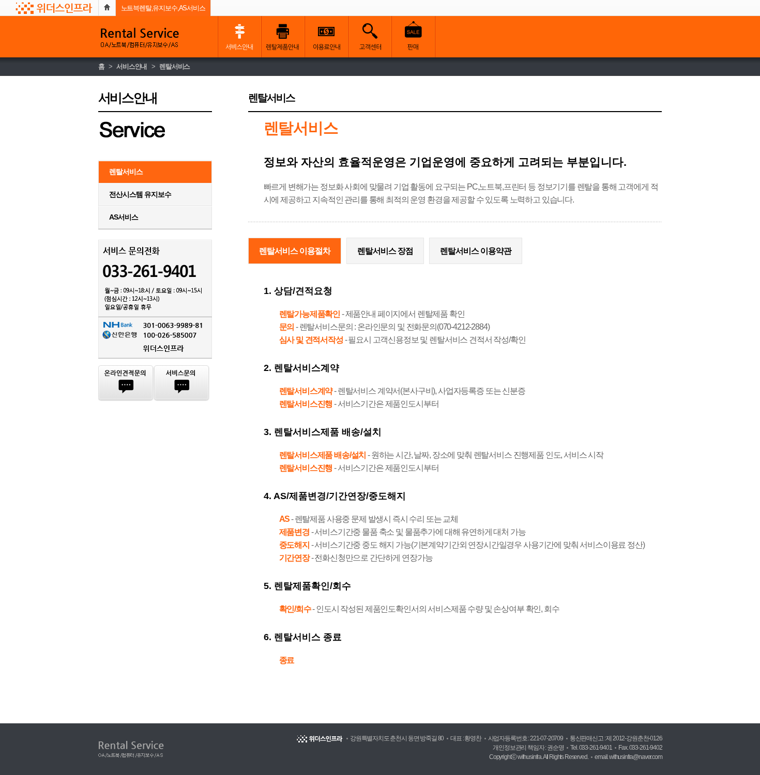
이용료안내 (326, 36)
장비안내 (283, 36)
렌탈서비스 (174, 66)
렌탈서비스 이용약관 (475, 250)
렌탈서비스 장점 (385, 250)
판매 (413, 36)
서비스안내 (239, 36)
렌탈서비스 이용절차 (294, 250)
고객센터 (369, 36)
